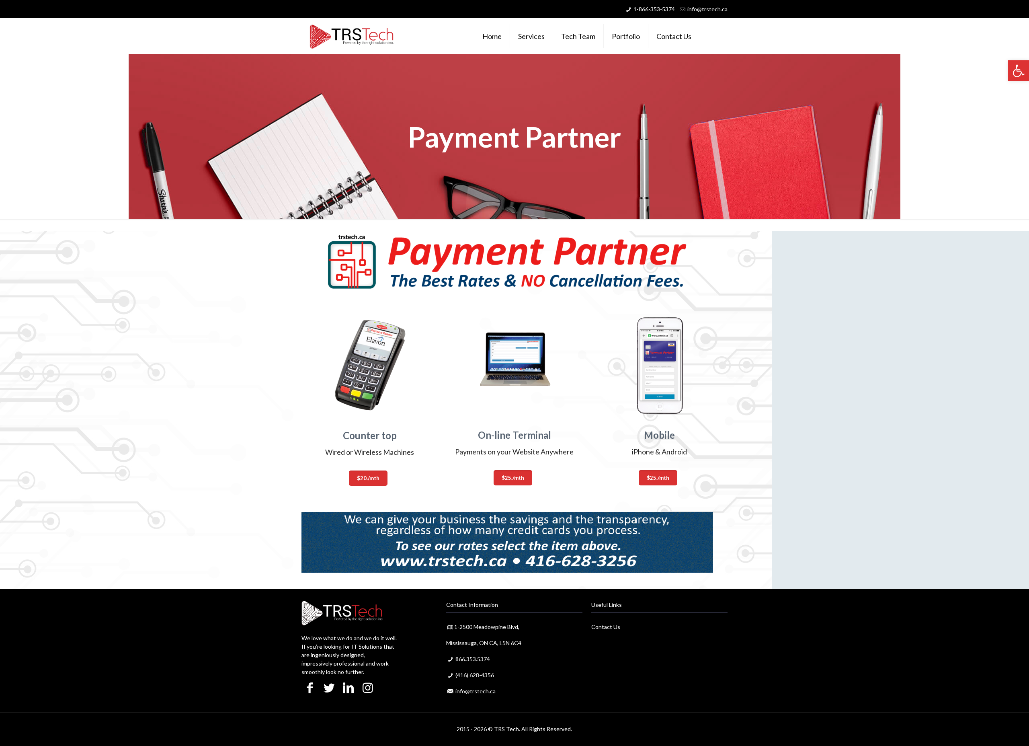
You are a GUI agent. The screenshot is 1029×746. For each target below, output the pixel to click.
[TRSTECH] (352, 36)
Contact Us (605, 626)
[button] (1018, 70)
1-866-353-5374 (654, 9)
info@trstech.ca (707, 9)
